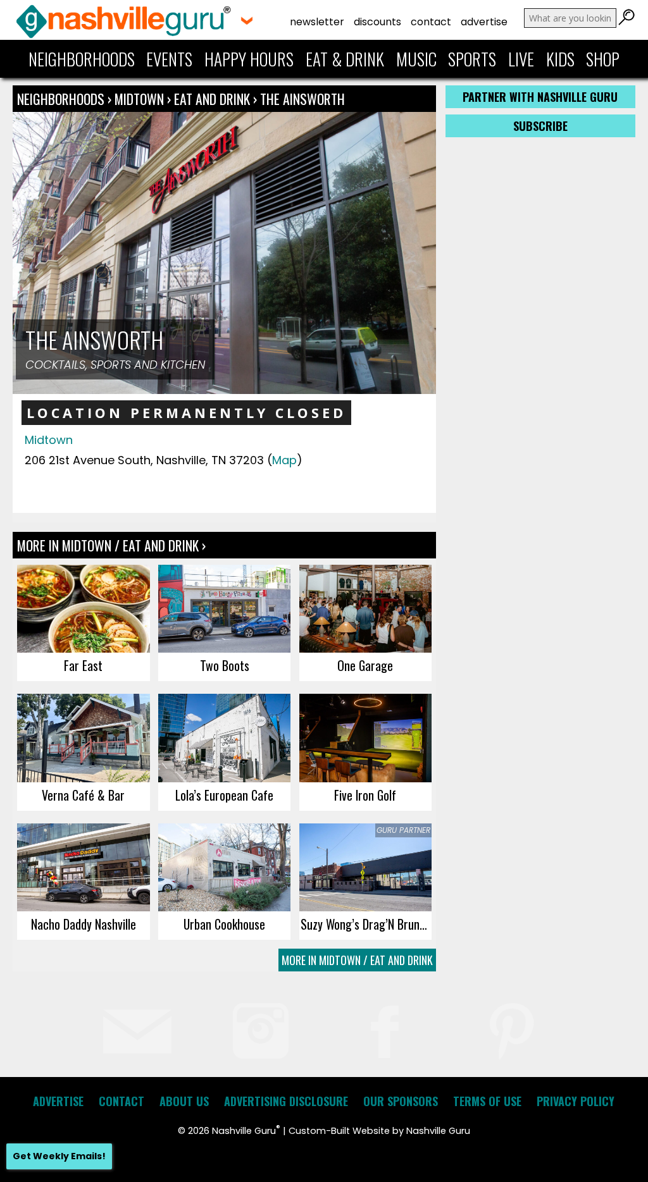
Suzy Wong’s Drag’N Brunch (366, 923)
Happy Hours (249, 58)
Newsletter (317, 22)
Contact (431, 22)
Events (169, 58)
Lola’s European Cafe (224, 794)
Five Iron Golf (365, 794)
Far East (83, 665)
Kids (560, 58)
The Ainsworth (302, 99)
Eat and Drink (212, 99)
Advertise (484, 22)
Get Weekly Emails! (59, 1156)
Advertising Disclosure (286, 1101)
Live (521, 58)
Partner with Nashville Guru (540, 97)
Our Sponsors (400, 1101)
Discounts (377, 22)
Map (284, 460)
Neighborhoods (81, 58)
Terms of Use (487, 1101)
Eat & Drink (345, 58)
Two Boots (224, 665)
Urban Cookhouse (224, 923)
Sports (472, 58)
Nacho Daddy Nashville (83, 923)
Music (416, 58)
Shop (603, 58)
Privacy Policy (575, 1101)
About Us (184, 1101)
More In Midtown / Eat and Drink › (111, 545)
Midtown (141, 99)
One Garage (365, 665)
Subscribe (540, 126)
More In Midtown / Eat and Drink (357, 960)
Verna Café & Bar (83, 794)
